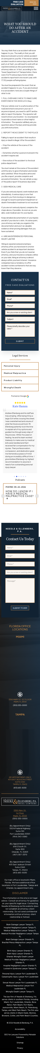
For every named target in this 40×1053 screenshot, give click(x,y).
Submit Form (20, 608)
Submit (20, 341)
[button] (14, 476)
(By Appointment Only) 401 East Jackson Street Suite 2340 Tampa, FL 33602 (20, 780)
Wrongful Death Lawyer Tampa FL (20, 991)
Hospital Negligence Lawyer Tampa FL (20, 927)
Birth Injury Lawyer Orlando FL (20, 951)
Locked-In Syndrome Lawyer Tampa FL (20, 968)
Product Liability (13, 380)
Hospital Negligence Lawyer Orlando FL (20, 965)
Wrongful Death (12, 387)
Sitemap (20, 1042)
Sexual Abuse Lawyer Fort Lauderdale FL (20, 982)
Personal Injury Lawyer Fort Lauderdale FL (20, 974)
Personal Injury (12, 366)
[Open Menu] (36, 8)
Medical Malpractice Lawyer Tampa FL (20, 930)
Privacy (20, 1048)
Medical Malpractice (15, 373)
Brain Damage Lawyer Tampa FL (20, 924)
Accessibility (20, 1029)
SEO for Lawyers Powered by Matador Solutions (20, 1035)
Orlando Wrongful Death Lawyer (20, 956)
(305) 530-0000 (33, 3)
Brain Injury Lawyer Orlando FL (20, 953)
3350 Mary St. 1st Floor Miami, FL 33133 (20, 813)
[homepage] (12, 8)
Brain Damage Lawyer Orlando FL (20, 939)
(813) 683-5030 (20, 788)
